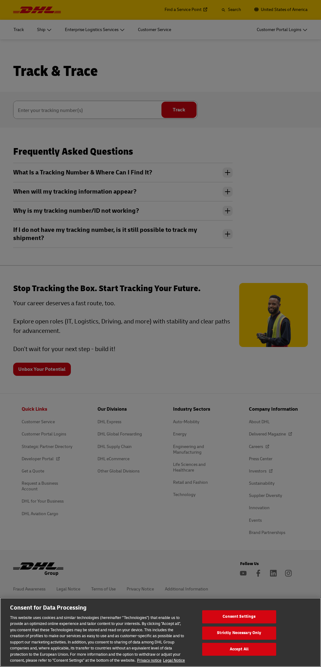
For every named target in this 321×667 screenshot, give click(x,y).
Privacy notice (149, 660)
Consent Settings (239, 616)
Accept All (239, 649)
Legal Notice (174, 660)
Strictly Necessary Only (239, 632)
